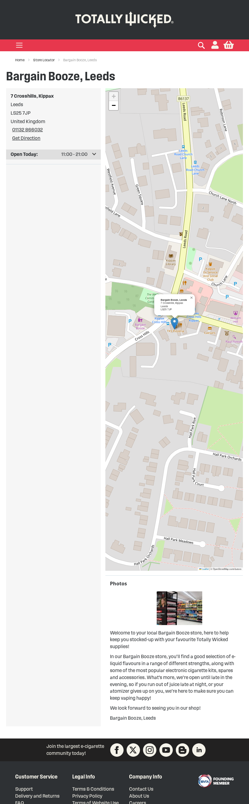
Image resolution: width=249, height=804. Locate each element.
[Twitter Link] (133, 750)
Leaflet (205, 568)
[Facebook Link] (117, 750)
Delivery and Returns (37, 796)
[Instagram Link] (149, 750)
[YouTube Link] (166, 750)
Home (20, 60)
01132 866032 (27, 129)
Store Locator (44, 60)
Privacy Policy (87, 796)
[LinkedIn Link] (199, 750)
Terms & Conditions (93, 789)
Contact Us (141, 789)
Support (24, 789)
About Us (139, 796)
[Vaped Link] (182, 750)
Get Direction (26, 138)
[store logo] (124, 18)
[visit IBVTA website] (215, 781)
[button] (215, 45)
